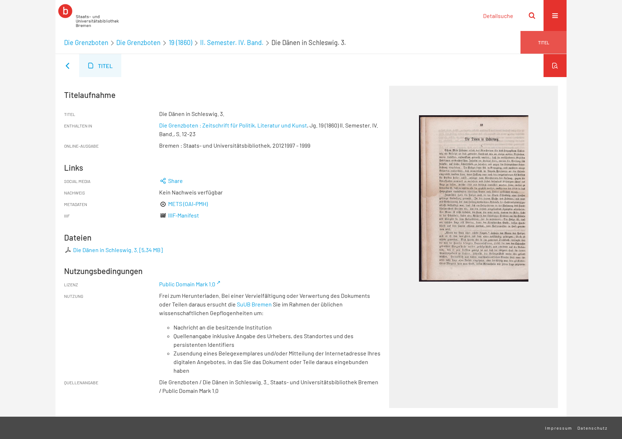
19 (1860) (180, 42)
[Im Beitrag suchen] (555, 65)
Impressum (558, 427)
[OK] (532, 15)
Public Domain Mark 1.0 (187, 284)
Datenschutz (592, 427)
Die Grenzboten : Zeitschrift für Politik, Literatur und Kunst (233, 125)
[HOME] (89, 15)
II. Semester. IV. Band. (231, 42)
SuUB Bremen (254, 304)
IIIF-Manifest (183, 215)
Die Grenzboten (86, 42)
